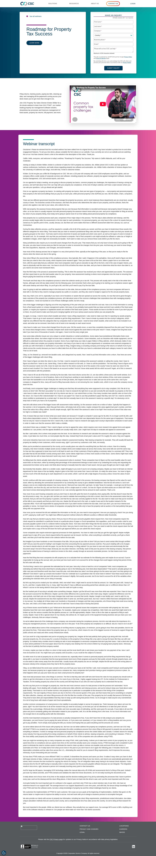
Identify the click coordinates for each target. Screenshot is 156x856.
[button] (53, 3)
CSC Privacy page (56, 839)
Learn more (34, 43)
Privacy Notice (127, 62)
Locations (124, 826)
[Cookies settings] (4, 853)
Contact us (85, 826)
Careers (123, 829)
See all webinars (35, 16)
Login (132, 4)
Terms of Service (101, 58)
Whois (122, 832)
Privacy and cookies (89, 829)
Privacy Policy (128, 57)
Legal (82, 832)
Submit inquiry (113, 68)
